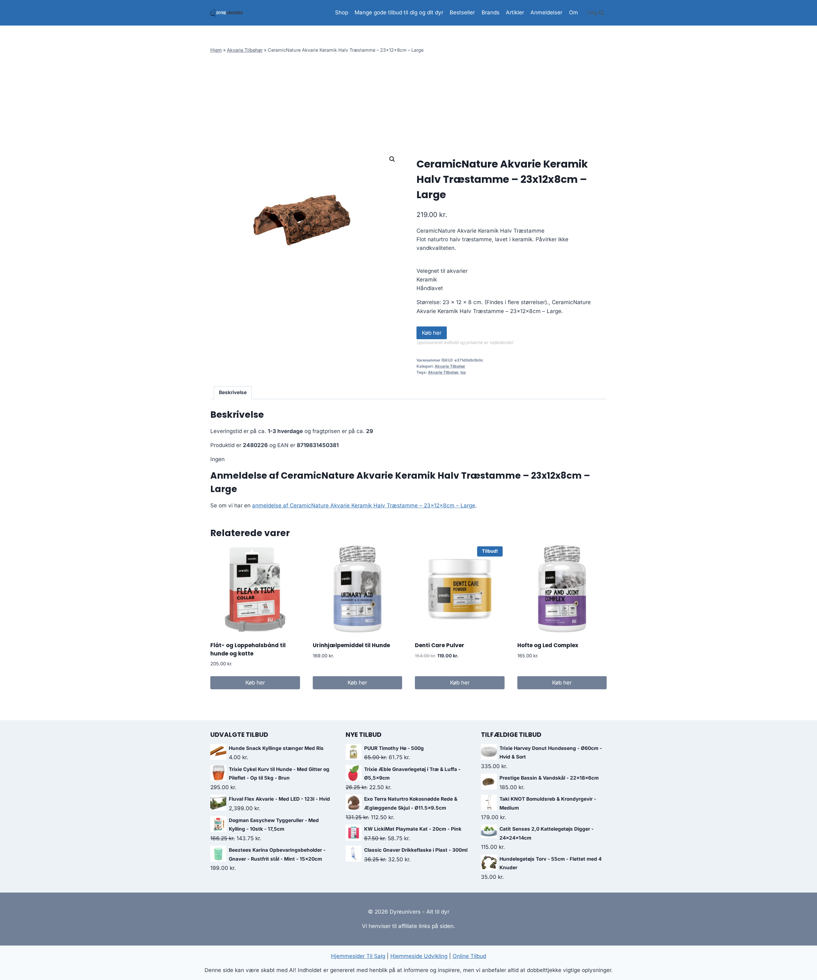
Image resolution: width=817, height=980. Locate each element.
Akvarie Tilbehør (245, 50)
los (463, 372)
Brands (490, 12)
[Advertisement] (408, 103)
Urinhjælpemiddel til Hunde (351, 645)
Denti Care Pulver (439, 645)
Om (573, 12)
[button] (392, 159)
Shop (341, 12)
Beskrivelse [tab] (233, 392)
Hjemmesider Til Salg (358, 956)
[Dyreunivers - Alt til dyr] (226, 13)
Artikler (515, 12)
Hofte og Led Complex (547, 645)
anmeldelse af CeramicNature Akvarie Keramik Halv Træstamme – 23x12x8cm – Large (363, 505)
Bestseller (462, 12)
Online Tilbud (469, 956)
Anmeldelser (546, 12)
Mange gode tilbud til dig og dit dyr (399, 12)
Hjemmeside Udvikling (418, 956)
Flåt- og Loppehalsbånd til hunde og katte (248, 649)
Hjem (216, 50)
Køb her (431, 333)
